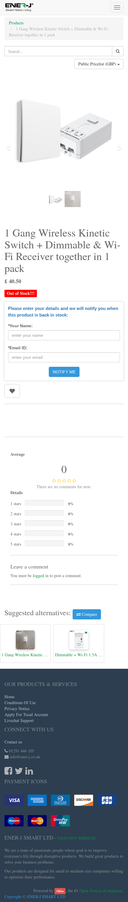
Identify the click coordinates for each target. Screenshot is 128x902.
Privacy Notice (16, 708)
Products (16, 23)
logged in (41, 575)
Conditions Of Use (20, 702)
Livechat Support (19, 720)
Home (9, 696)
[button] (10, 145)
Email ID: (17, 347)
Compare (89, 614)
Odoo (60, 891)
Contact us (13, 742)
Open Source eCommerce (100, 890)
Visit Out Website (76, 838)
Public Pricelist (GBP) (97, 64)
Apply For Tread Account (26, 714)
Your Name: (20, 325)
